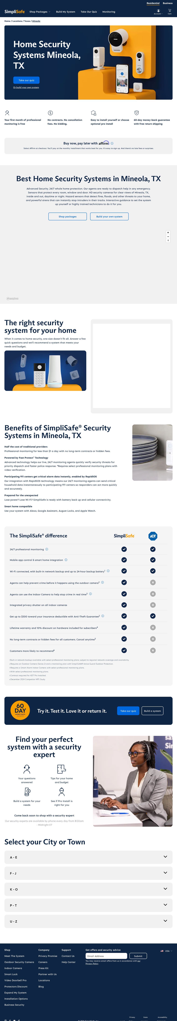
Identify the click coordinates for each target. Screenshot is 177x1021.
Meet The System (14, 955)
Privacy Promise (47, 955)
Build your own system (109, 216)
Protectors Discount (15, 986)
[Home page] (14, 11)
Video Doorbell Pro (15, 980)
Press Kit (43, 968)
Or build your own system (26, 87)
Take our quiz (128, 710)
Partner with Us (47, 974)
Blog (41, 986)
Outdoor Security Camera (19, 961)
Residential (153, 3)
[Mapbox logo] (12, 298)
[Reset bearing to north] (168, 241)
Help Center (69, 961)
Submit (138, 956)
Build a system (152, 710)
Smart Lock (11, 974)
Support (66, 949)
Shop (7, 949)
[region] (88, 265)
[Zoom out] (168, 237)
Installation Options (16, 998)
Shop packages (67, 216)
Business (168, 3)
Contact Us (68, 955)
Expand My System (15, 992)
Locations (44, 980)
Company (44, 949)
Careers (42, 961)
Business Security (14, 1004)
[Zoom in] (168, 233)
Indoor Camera (13, 968)
